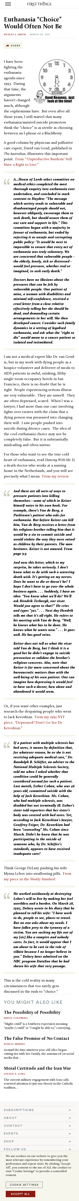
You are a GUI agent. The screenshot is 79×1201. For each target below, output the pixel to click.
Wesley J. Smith (15, 34)
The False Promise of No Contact (36, 1038)
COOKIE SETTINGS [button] (24, 1185)
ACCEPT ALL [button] (20, 1194)
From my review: (55, 476)
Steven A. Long (15, 1073)
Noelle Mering (14, 1043)
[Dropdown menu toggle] (39, 1110)
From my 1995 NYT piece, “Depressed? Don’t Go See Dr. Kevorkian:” (34, 722)
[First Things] (39, 4)
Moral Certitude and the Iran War (37, 1068)
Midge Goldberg (16, 1017)
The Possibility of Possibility (32, 1012)
